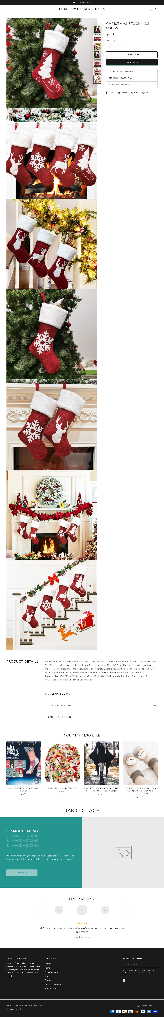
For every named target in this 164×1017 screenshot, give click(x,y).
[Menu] (8, 9)
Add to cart (131, 55)
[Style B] (119, 45)
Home (47, 967)
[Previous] (37, 910)
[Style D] (108, 45)
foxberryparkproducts (21, 1005)
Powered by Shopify (14, 1009)
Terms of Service (53, 984)
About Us (49, 976)
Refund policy (51, 988)
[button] (145, 9)
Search (48, 963)
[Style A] (124, 45)
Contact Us (50, 980)
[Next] (127, 910)
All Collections (51, 972)
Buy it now (132, 62)
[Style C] (113, 45)
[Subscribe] (157, 964)
